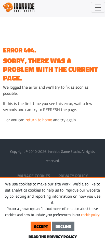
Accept (41, 226)
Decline (63, 226)
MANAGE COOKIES (33, 176)
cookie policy (90, 214)
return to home (38, 120)
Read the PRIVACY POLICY (53, 237)
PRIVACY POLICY (73, 176)
